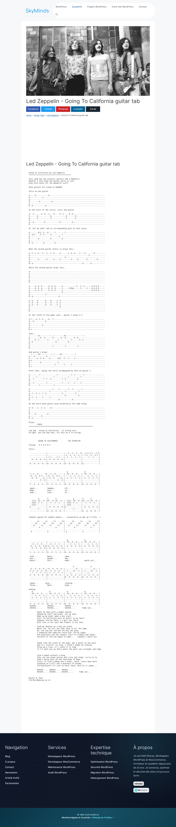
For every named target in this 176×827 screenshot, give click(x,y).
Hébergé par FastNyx (102, 817)
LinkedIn (78, 109)
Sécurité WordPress (102, 767)
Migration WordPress (102, 772)
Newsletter (11, 772)
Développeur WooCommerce (64, 761)
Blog (7, 756)
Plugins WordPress (97, 6)
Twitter (48, 109)
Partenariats (12, 783)
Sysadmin (77, 6)
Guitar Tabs (39, 115)
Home (29, 115)
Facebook (33, 109)
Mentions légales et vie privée (76, 817)
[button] (56, 14)
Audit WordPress (57, 772)
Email (93, 109)
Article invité (12, 777)
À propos (10, 761)
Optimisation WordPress (104, 761)
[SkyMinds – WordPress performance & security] (38, 10)
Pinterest (63, 109)
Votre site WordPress (122, 6)
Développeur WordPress (61, 756)
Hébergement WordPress (105, 778)
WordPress (61, 6)
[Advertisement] (88, 139)
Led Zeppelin (53, 115)
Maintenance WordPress (61, 767)
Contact (143, 6)
